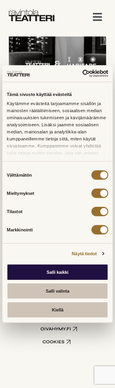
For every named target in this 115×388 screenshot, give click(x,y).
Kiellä (57, 309)
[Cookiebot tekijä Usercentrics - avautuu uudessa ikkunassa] (82, 73)
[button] (97, 17)
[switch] (99, 193)
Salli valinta (57, 290)
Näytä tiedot (84, 253)
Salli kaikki (57, 271)
